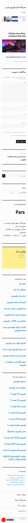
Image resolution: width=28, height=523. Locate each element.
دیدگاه (24, 82)
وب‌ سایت (24, 122)
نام (25, 105)
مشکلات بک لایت (19, 290)
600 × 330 (16, 61)
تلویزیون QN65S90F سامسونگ (15, 480)
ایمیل (24, 114)
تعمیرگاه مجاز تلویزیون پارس (15, 7)
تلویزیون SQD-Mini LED (17, 482)
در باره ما (21, 257)
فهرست (23, 12)
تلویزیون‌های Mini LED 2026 (16, 475)
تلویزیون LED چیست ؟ (17, 419)
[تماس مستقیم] (3, 520)
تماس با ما (21, 254)
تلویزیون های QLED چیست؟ (15, 444)
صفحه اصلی (21, 495)
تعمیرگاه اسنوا (20, 500)
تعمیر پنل (22, 283)
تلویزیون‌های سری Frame (16, 477)
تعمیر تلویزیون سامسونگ (16, 431)
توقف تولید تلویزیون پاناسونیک (15, 484)
